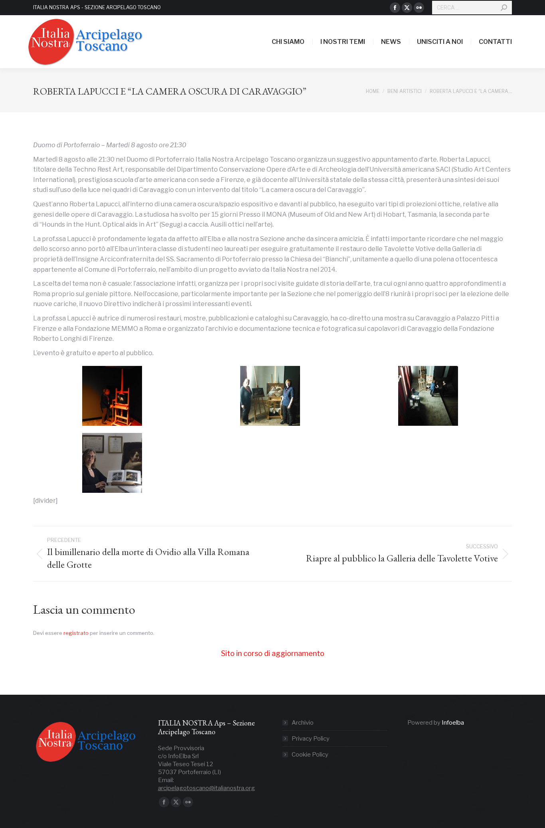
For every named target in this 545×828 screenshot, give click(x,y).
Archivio (303, 722)
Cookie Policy (310, 754)
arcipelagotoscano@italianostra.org (206, 788)
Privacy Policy (311, 738)
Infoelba (453, 722)
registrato (76, 633)
